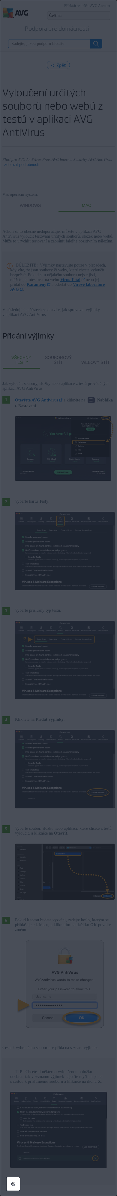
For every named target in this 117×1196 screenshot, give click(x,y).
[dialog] (58, 598)
